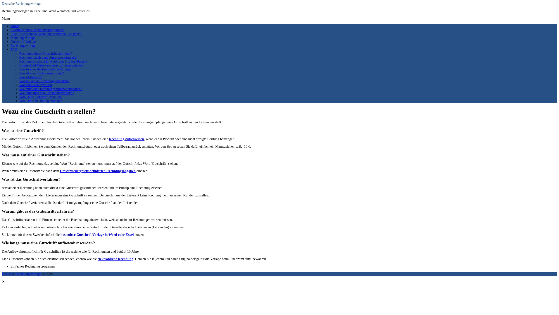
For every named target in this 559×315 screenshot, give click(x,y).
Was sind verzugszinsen (35, 85)
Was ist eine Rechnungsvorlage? (41, 73)
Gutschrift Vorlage (23, 42)
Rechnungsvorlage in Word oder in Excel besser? (53, 61)
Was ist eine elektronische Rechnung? (45, 69)
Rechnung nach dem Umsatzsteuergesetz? (48, 57)
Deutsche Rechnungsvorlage (21, 3)
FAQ (13, 49)
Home (14, 26)
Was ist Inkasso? (30, 77)
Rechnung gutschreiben (126, 139)
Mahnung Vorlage (22, 38)
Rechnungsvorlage (23, 45)
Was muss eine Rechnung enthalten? (44, 81)
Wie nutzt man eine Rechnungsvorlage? (46, 93)
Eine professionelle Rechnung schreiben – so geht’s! (46, 34)
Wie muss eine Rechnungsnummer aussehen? (50, 89)
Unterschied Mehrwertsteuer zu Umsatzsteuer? (51, 65)
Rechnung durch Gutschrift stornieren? (46, 53)
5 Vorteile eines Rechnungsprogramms (37, 30)
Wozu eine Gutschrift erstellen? (40, 97)
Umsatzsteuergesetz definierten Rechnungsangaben (98, 171)
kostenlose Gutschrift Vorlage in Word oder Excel (97, 234)
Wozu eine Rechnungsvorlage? (40, 101)
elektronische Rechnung (115, 259)
